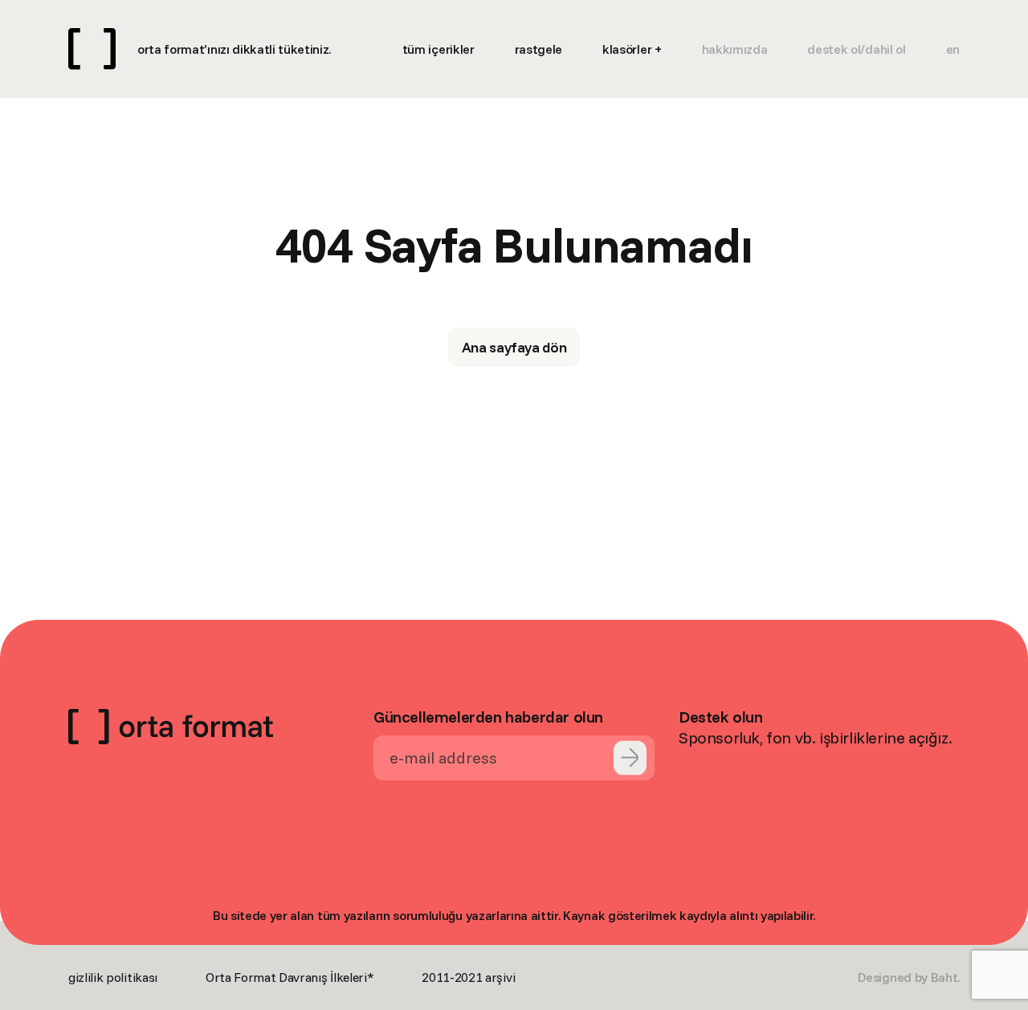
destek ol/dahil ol (856, 49)
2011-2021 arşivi (468, 977)
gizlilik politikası (112, 977)
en (953, 49)
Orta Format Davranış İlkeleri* (289, 977)
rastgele (538, 49)
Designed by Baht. (909, 977)
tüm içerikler (438, 49)
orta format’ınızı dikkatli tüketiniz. (234, 49)
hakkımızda (735, 49)
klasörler (626, 49)
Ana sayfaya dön (514, 347)
